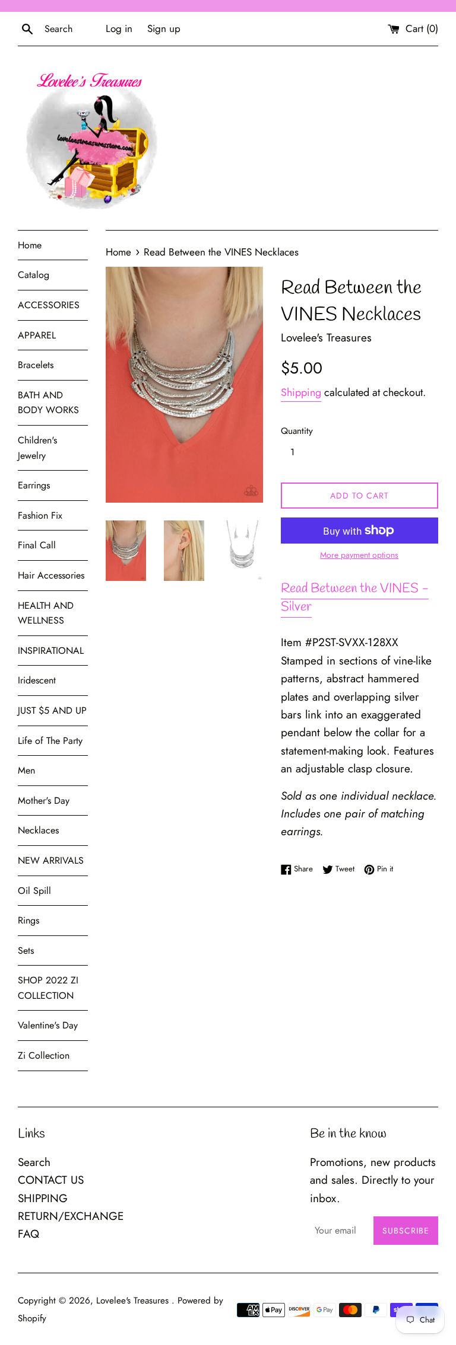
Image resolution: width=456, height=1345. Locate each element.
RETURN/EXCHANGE (71, 1216)
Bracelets (35, 365)
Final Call (37, 545)
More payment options (359, 555)
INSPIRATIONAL (51, 650)
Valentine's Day (48, 1025)
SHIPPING (43, 1198)
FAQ (28, 1234)
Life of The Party (50, 740)
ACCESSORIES (49, 305)
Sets (26, 950)
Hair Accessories (51, 575)
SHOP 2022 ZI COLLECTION (48, 987)
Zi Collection (43, 1055)
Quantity (297, 430)
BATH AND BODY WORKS (48, 402)
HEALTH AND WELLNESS (46, 613)
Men (26, 770)
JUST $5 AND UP (52, 710)
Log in (119, 28)
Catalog (33, 275)
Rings (28, 920)
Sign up (163, 28)
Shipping (301, 392)
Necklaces (38, 830)
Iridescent (37, 680)
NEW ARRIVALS (51, 860)
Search (34, 1162)
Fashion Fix (40, 515)
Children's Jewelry (37, 447)
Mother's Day (43, 800)
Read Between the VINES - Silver (355, 598)
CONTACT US (51, 1180)
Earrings (34, 485)
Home (30, 245)
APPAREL (37, 335)
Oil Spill (34, 890)
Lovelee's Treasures (134, 1300)
